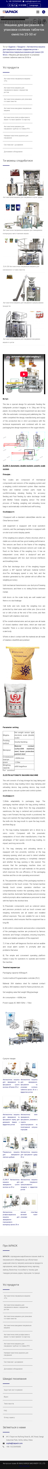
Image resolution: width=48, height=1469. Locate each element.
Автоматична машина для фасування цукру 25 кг (29, 1154)
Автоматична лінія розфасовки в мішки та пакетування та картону (17, 118)
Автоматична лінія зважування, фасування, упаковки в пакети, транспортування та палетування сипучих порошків (29, 1122)
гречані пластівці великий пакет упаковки (29, 1214)
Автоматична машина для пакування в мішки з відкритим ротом (16, 90)
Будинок (12, 47)
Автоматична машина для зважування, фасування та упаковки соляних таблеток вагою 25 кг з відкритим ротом (29, 1086)
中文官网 (22, 5)
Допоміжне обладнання (13, 152)
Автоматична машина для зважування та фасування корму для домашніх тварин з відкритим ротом (11, 1119)
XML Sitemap (24, 1466)
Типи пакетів (9, 1404)
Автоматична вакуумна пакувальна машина (17, 109)
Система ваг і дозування (13, 145)
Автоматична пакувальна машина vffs (17, 80)
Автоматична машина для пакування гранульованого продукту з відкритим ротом (29, 1185)
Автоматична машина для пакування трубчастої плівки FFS (17, 128)
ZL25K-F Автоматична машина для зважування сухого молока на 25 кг (11, 1183)
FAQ (5, 1411)
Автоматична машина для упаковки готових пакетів (18, 100)
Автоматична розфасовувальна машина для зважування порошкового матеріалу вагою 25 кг (11, 1218)
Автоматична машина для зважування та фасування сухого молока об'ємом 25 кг (11, 1083)
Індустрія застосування (13, 1390)
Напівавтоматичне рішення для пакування (16, 137)
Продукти (21, 47)
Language (33, 5)
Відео (6, 1397)
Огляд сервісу (9, 1417)
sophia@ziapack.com (33, 1)
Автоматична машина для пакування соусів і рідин (22, 197)
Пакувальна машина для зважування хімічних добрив (11, 1154)
